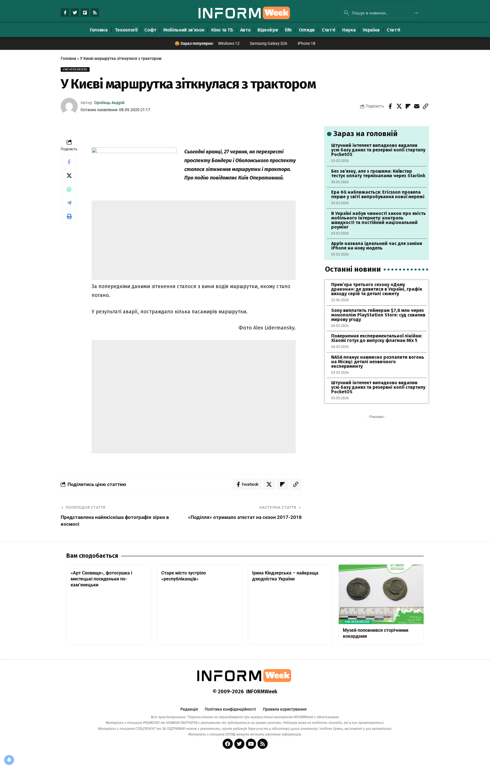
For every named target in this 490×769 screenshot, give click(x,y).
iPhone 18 (306, 43)
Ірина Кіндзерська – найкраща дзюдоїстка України (285, 576)
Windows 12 (229, 43)
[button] (425, 106)
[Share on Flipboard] (408, 106)
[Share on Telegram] (69, 203)
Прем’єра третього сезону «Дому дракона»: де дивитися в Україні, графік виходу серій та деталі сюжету (376, 289)
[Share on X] (399, 106)
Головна (68, 58)
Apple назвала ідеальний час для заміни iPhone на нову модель (376, 246)
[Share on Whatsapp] (69, 189)
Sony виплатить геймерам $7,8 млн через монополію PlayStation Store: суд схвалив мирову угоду (378, 315)
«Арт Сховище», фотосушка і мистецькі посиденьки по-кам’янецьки (101, 579)
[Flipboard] (85, 12)
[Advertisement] (194, 240)
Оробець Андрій (109, 102)
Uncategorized (75, 69)
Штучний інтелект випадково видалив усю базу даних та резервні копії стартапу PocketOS (378, 150)
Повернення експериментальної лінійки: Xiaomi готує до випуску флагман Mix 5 (376, 338)
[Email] (417, 106)
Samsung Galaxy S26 (268, 43)
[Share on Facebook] (390, 106)
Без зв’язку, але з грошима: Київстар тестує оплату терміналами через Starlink (378, 173)
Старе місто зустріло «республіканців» (183, 576)
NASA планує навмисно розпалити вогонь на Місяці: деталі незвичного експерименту (377, 361)
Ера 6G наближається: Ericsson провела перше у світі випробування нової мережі (377, 194)
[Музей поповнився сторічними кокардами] (381, 594)
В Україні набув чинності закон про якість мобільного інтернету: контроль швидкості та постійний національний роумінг (378, 220)
